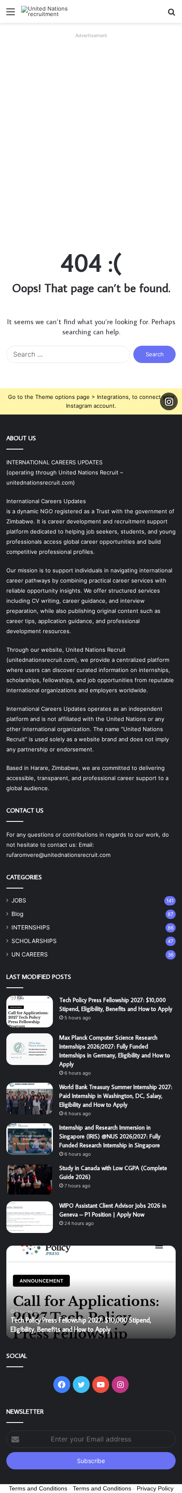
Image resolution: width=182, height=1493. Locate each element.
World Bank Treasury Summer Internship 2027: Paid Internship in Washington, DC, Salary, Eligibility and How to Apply (115, 1095)
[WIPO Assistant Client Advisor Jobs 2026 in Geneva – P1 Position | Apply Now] (29, 1217)
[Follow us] (169, 401)
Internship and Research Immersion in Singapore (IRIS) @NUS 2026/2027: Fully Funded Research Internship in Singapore (109, 1136)
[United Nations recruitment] (55, 11)
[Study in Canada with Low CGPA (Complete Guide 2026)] (29, 1179)
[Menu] (10, 14)
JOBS (18, 900)
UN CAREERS (29, 954)
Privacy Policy (155, 1488)
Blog (17, 913)
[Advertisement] (91, 132)
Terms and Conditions (38, 1488)
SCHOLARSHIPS (34, 941)
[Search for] (171, 14)
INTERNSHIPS (30, 927)
